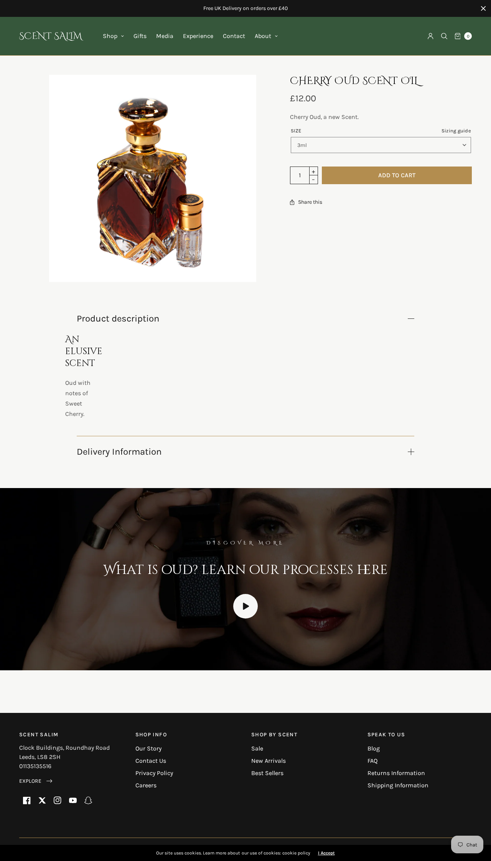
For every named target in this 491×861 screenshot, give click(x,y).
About (263, 36)
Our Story (148, 748)
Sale (257, 748)
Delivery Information (119, 451)
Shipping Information (397, 785)
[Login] (430, 36)
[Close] (483, 8)
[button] (35, 781)
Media (164, 36)
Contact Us (150, 760)
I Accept (326, 853)
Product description (118, 318)
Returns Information (396, 773)
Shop (110, 36)
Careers (146, 785)
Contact (234, 36)
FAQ (372, 760)
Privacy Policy (154, 773)
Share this (310, 202)
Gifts (140, 36)
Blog (373, 748)
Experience (198, 36)
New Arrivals (268, 760)
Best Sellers (267, 773)
